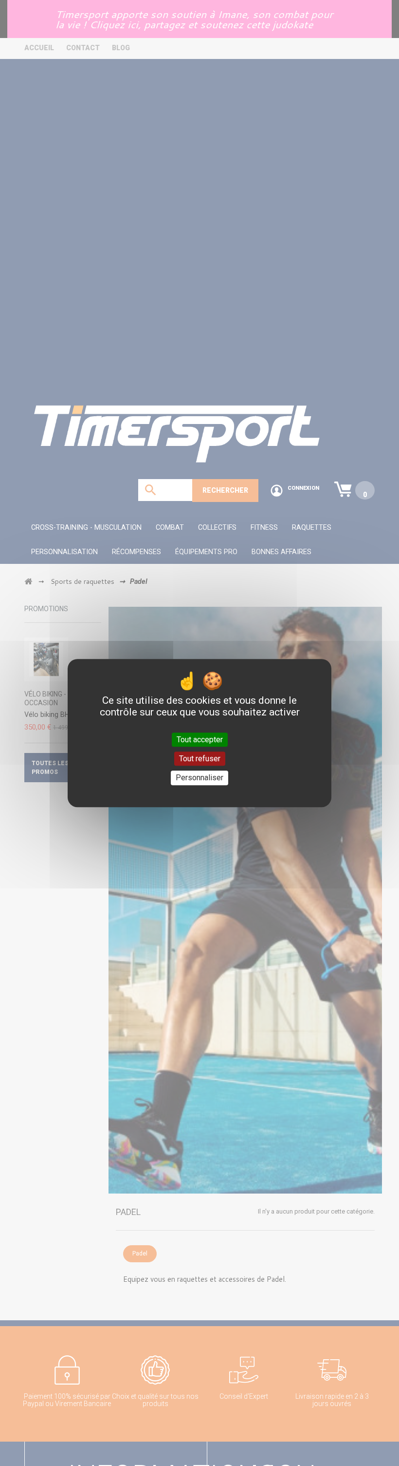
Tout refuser (199, 758)
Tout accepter (200, 739)
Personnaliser (199, 778)
